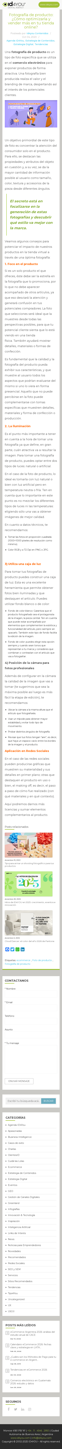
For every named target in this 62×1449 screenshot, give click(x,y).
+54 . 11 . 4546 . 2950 (38, 1430)
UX (9, 1305)
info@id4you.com (42, 1438)
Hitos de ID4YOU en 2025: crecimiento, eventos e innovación (30, 903)
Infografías (14, 1209)
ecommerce (23, 960)
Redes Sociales (16, 1263)
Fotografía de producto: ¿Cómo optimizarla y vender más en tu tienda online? (31, 20)
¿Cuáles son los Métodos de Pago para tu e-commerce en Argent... (33, 1358)
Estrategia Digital (23, 44)
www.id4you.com (49, 4)
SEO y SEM (14, 1269)
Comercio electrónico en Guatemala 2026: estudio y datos (30, 1382)
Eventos (12, 1185)
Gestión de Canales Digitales (24, 1197)
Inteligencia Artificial (19, 1227)
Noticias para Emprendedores (24, 1245)
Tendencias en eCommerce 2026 (28, 1369)
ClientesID (14, 1155)
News (11, 1239)
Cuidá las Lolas (16, 1161)
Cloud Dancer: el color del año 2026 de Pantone (29, 941)
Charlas (12, 1149)
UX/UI (11, 1311)
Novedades (14, 1251)
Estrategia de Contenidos (40, 40)
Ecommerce (15, 1167)
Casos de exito (16, 1143)
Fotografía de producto (17, 964)
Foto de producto (42, 960)
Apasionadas (15, 1131)
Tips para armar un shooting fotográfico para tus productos (29, 864)
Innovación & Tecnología (21, 1215)
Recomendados (17, 1257)
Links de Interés (17, 1233)
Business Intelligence (20, 1137)
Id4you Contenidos (37, 33)
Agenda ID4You (15, 40)
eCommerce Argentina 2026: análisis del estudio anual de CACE (32, 1333)
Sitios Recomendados (20, 1281)
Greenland (13, 1203)
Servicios (13, 1275)
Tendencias (41, 44)
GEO (10, 1191)
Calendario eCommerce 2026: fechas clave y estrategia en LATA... (30, 1346)
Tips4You (13, 1293)
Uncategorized (16, 1299)
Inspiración (14, 1221)
